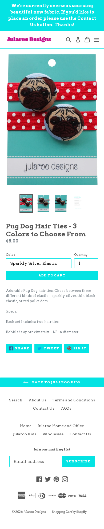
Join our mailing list (52, 449)
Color (10, 255)
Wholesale (52, 434)
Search (15, 400)
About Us (37, 400)
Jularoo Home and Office (61, 426)
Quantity (80, 255)
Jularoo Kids (24, 434)
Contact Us (43, 408)
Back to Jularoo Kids (56, 382)
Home (25, 426)
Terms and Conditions (74, 400)
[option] (26, 203)
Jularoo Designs (34, 512)
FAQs (66, 408)
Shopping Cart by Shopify (69, 512)
